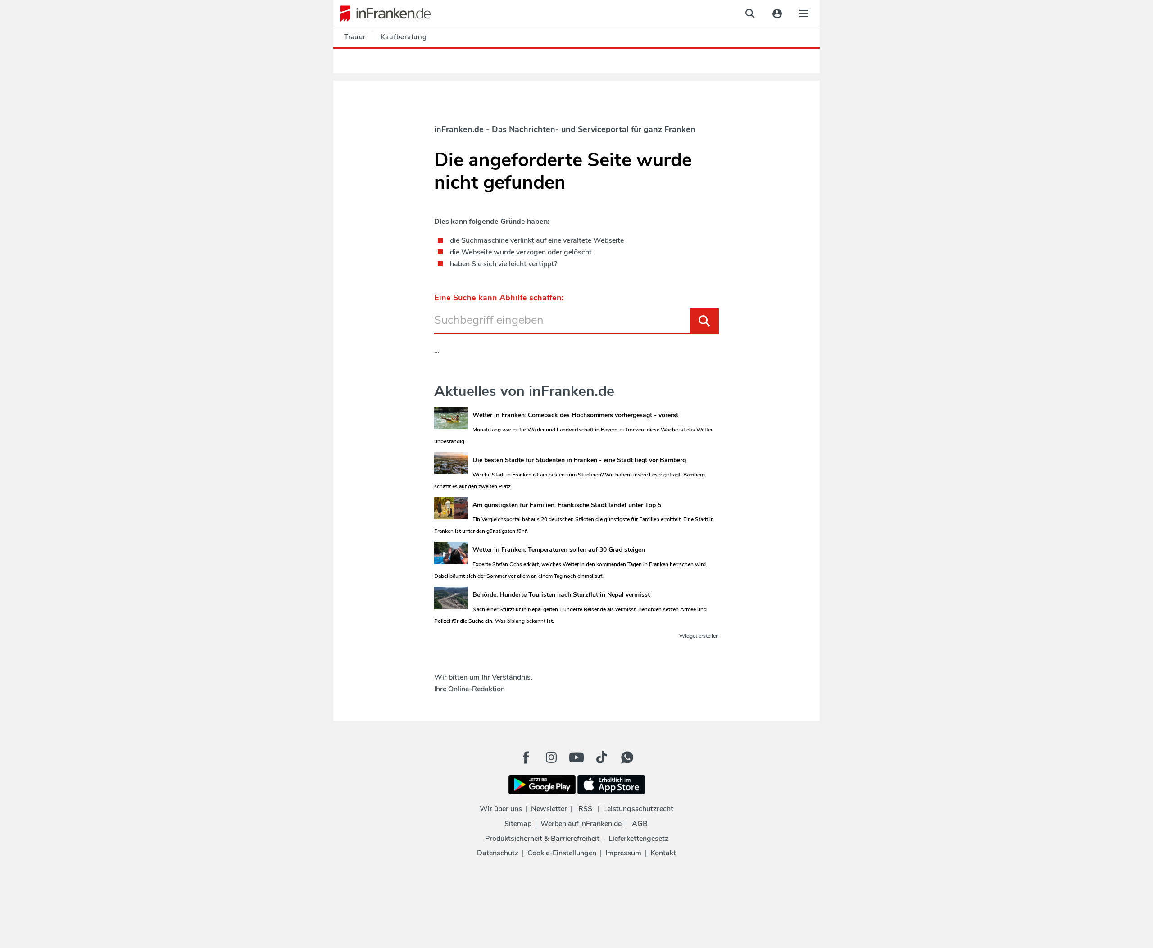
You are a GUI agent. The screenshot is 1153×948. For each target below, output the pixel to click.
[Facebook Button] (526, 757)
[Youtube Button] (576, 757)
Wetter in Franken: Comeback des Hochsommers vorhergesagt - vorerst (575, 415)
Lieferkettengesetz (638, 839)
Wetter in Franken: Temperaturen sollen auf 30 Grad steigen (558, 549)
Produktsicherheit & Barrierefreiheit (542, 839)
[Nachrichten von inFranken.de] (382, 13)
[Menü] (803, 13)
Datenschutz (497, 853)
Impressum (623, 853)
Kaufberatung (404, 36)
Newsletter (549, 809)
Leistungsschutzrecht (638, 809)
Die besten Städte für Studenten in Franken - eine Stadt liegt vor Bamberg (579, 460)
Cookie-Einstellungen (561, 853)
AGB (640, 824)
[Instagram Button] (551, 760)
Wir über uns (501, 809)
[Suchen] (704, 320)
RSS (585, 809)
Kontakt (663, 853)
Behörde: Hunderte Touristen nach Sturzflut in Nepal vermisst (561, 594)
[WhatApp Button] (627, 757)
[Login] (776, 13)
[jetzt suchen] (749, 13)
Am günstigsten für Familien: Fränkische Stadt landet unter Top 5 (566, 505)
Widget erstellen (699, 636)
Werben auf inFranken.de (581, 824)
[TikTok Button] (602, 757)
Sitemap (517, 824)
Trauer (355, 36)
